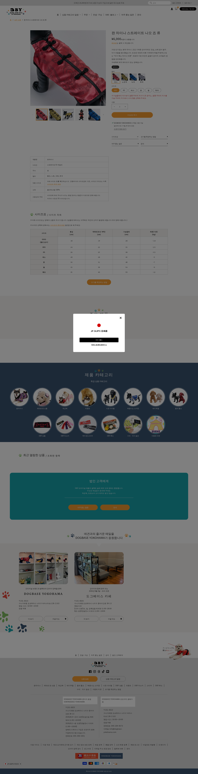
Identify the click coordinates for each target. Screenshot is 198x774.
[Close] (120, 318)
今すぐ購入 (99, 340)
